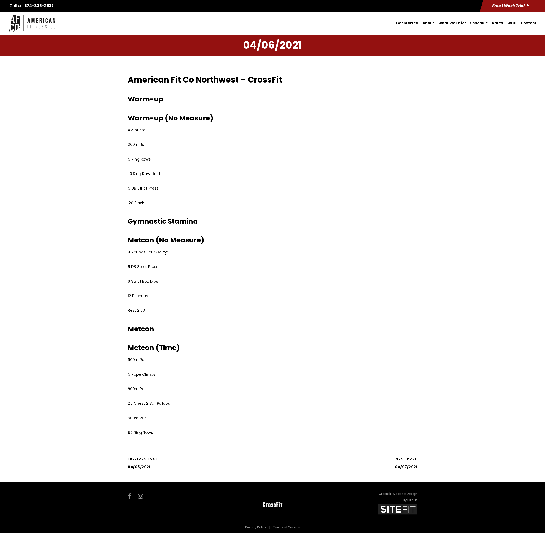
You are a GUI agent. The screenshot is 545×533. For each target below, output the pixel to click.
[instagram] (140, 496)
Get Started (407, 23)
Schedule (479, 23)
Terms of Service (286, 527)
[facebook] (129, 496)
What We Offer (452, 23)
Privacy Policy (255, 527)
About (428, 23)
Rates (497, 23)
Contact (528, 23)
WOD (511, 23)
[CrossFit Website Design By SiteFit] (397, 509)
